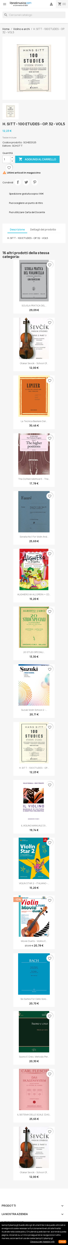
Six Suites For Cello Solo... (34, 998)
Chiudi (62, 1242)
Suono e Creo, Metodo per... (34, 1056)
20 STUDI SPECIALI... (34, 652)
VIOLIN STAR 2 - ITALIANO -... (34, 883)
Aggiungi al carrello (37, 159)
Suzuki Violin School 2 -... (34, 709)
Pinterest (34, 182)
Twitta (26, 182)
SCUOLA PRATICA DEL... (34, 305)
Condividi (18, 182)
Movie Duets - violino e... (34, 941)
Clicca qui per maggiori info (42, 1241)
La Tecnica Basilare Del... (34, 421)
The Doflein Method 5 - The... (34, 478)
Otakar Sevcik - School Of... (34, 363)
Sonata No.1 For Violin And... (34, 536)
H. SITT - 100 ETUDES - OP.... (34, 767)
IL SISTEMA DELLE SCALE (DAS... (34, 1114)
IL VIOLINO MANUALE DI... (34, 825)
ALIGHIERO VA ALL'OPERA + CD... (34, 594)
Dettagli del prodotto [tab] (43, 229)
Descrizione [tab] (17, 229)
